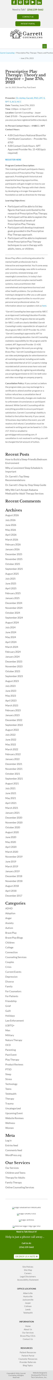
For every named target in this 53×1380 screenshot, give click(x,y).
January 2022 (12, 759)
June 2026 (10, 524)
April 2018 (10, 890)
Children (10, 942)
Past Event (31, 87)
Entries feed (11, 1145)
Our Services (12, 1167)
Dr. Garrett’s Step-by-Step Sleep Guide (25, 484)
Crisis (8, 966)
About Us (28, 1329)
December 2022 (13, 720)
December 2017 (13, 895)
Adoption (10, 913)
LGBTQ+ (9, 1025)
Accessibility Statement (28, 1280)
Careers (28, 1273)
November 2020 (13, 822)
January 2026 (12, 549)
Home (28, 1326)
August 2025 (12, 573)
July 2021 (10, 788)
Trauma (9, 1103)
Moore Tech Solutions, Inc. (39, 1376)
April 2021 (10, 802)
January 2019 (12, 871)
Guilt (8, 1010)
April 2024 (10, 641)
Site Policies (27, 1267)
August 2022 (12, 729)
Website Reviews (14, 1118)
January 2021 (12, 812)
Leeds (28, 1309)
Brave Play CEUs (27, 1336)
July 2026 (10, 520)
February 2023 (13, 710)
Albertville (28, 1293)
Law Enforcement (14, 1020)
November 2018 (13, 880)
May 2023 (10, 695)
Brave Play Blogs (14, 937)
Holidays (10, 1015)
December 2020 (13, 817)
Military (9, 1035)
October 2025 (12, 563)
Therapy (9, 1098)
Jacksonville (27, 1300)
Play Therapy (12, 1059)
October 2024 (12, 612)
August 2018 (12, 885)
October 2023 (12, 671)
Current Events (13, 971)
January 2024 (12, 656)
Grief (8, 1005)
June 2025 (10, 583)
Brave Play (21, 87)
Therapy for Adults (15, 1177)
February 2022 (13, 754)
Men (7, 1030)
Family (9, 986)
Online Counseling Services (19, 1187)
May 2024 (10, 637)
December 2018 (13, 876)
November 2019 (13, 856)
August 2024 (12, 622)
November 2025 (13, 559)
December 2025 (13, 554)
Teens (8, 1088)
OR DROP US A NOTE (25, 1256)
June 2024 (10, 632)
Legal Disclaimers (28, 1276)
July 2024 (10, 627)
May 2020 (10, 841)
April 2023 (10, 700)
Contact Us (28, 1339)
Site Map (28, 1270)
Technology (11, 1083)
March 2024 (11, 646)
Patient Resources (28, 1352)
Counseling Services (15, 957)
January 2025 (12, 598)
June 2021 (10, 793)
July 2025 (10, 578)
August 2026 (12, 515)
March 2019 (11, 866)
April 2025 (10, 588)
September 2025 (14, 568)
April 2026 (10, 534)
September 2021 (14, 778)
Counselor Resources (27, 1359)
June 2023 (10, 690)
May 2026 (10, 529)
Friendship (11, 1001)
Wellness (10, 1122)
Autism (9, 927)
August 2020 (12, 832)
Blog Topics (28, 1365)
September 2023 (14, 676)
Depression (11, 976)
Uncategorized (13, 1108)
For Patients (11, 996)
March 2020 (11, 851)
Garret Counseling (7, 53)
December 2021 (13, 763)
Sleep (8, 1074)
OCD (8, 1044)
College (9, 947)
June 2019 (10, 861)
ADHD (9, 908)
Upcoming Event (14, 1113)
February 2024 (13, 651)
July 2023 (10, 685)
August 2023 (12, 680)
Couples (9, 962)
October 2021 (12, 773)
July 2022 (10, 734)
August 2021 (12, 783)
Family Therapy (13, 1182)
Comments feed (13, 1150)
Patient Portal (28, 1356)
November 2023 (13, 666)
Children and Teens (15, 1172)
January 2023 (12, 715)
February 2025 (13, 593)
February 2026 (13, 544)
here (44, 305)
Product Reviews (14, 1064)
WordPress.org (13, 1155)
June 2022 (10, 739)
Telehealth (10, 1093)
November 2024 (13, 607)
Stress (8, 1079)
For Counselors (13, 991)
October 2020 (12, 827)
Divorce (9, 981)
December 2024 (13, 602)
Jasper (28, 1303)
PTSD (8, 1069)
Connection (11, 952)
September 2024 (14, 617)
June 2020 (10, 837)
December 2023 (13, 661)
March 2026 (11, 539)
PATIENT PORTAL (28, 24)
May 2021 (10, 798)
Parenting (10, 1049)
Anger (8, 918)
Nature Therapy (13, 1040)
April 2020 (10, 846)
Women (9, 1127)
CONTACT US (27, 17)
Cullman (28, 1306)
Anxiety (9, 922)
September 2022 (14, 724)
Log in (8, 1140)
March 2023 (11, 705)
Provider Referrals (28, 1362)
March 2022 (11, 749)
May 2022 (10, 744)
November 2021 (13, 768)
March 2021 (11, 807)
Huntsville (27, 1296)
